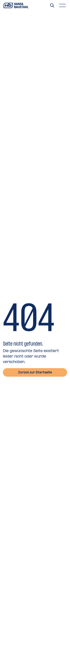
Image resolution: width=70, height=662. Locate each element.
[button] (62, 5)
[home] (16, 5)
